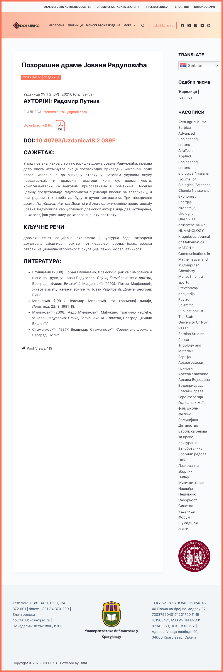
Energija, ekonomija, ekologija (187, 208)
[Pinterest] (208, 25)
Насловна (56, 25)
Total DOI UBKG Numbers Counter (66, 6)
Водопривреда (191, 385)
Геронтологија (190, 397)
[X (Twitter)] (189, 25)
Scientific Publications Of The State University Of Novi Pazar (193, 316)
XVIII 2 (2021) (31, 77)
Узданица (51, 77)
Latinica (185, 97)
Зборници (75, 25)
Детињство (188, 425)
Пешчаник (187, 494)
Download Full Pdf (39, 125)
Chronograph (204, 6)
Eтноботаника (190, 448)
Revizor (184, 299)
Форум (184, 517)
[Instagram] (195, 25)
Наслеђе (185, 488)
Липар (183, 477)
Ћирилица (187, 91)
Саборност (187, 500)
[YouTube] (202, 25)
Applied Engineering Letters (188, 162)
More (127, 25)
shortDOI (182, 6)
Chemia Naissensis (193, 190)
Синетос (185, 506)
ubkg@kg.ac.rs (163, 25)
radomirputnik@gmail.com (65, 112)
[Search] (143, 25)
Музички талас (191, 482)
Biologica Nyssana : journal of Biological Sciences (194, 179)
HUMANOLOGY (191, 230)
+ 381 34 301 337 (43, 603)
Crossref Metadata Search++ (119, 6)
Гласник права (190, 391)
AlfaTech (185, 150)
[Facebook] (182, 25)
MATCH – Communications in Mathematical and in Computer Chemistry (194, 259)
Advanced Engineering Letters (188, 139)
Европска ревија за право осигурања (192, 437)
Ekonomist (187, 196)
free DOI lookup (157, 6)
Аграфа (184, 357)
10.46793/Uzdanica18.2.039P (76, 140)
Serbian (194, 65)
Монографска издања (103, 25)
